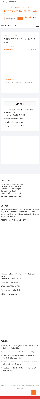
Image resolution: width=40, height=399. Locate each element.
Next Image (32, 49)
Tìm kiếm (20, 18)
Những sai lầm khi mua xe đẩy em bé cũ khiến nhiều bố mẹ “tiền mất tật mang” (20, 363)
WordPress (20, 388)
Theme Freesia (29, 385)
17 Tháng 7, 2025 (11, 36)
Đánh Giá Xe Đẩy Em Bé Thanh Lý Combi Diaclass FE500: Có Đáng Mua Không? (19, 357)
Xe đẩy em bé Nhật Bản (20, 11)
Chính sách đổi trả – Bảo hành (11, 186)
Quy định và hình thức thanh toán (12, 184)
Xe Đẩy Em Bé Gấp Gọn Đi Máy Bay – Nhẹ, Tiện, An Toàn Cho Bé (20, 369)
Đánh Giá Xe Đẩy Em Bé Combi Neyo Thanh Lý (18, 352)
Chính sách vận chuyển (9, 191)
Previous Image (9, 49)
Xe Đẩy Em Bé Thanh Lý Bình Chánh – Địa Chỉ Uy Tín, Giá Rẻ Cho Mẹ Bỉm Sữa (20, 347)
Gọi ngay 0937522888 (9, 2)
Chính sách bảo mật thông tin (11, 189)
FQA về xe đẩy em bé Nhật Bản (11, 193)
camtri (11, 46)
